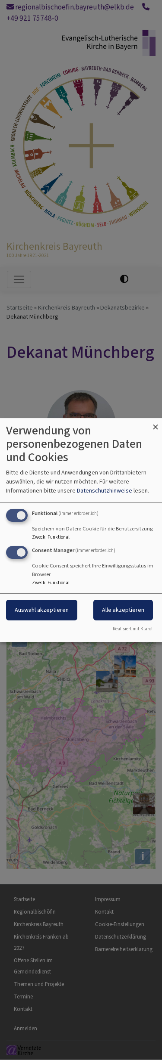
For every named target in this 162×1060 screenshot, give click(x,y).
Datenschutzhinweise (104, 491)
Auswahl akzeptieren (42, 610)
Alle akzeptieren (123, 610)
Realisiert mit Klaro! (132, 629)
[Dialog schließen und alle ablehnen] (155, 423)
